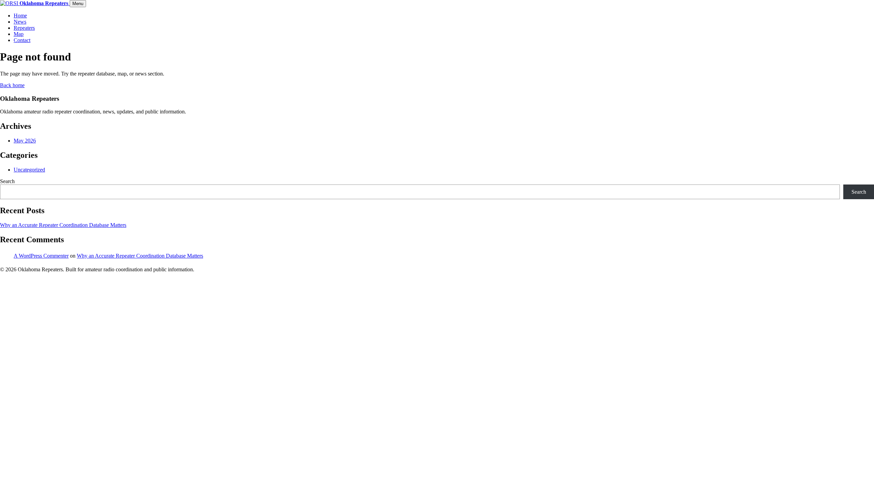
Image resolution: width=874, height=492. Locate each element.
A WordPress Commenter (41, 256)
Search (7, 181)
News (20, 22)
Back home (12, 85)
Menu (77, 3)
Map (19, 34)
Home (20, 15)
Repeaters (24, 28)
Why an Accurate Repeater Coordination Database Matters (63, 225)
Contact (22, 40)
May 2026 (25, 141)
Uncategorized (29, 170)
